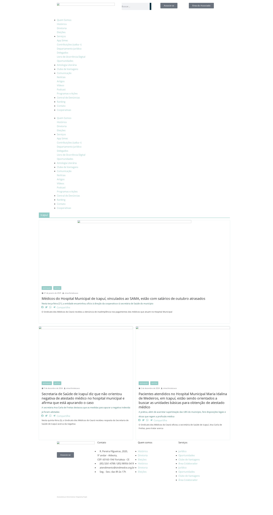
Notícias (61, 77)
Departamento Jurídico (69, 48)
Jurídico (182, 451)
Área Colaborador (188, 463)
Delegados (62, 52)
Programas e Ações (67, 93)
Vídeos (60, 85)
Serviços (61, 36)
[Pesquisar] (150, 6)
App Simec (62, 40)
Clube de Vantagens (67, 69)
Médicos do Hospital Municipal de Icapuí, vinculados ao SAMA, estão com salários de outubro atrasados (123, 300)
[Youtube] (156, 21)
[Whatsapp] (60, 464)
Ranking (61, 101)
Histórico (62, 24)
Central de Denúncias (68, 97)
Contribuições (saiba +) (69, 44)
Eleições (61, 32)
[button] (96, 114)
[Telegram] (164, 21)
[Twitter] (83, 464)
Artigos (61, 81)
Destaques (47, 288)
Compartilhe (63, 307)
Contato (61, 105)
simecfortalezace (71, 293)
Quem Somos (64, 20)
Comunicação (64, 73)
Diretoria (62, 28)
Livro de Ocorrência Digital (71, 56)
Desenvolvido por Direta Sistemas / (66, 497)
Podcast (61, 89)
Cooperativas (64, 110)
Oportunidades (65, 60)
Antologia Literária (67, 65)
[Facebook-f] (141, 21)
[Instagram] (149, 21)
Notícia (57, 288)
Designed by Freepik (81, 497)
